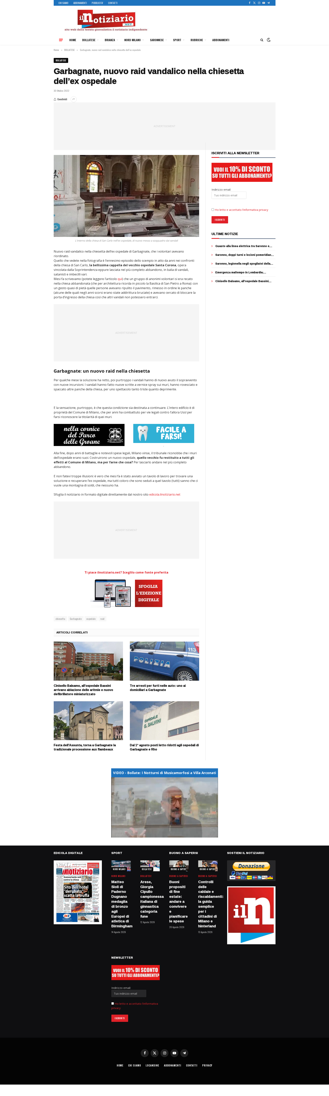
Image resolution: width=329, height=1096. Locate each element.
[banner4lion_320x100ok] (89, 435)
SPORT (177, 40)
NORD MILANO (132, 40)
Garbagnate (76, 619)
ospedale (91, 619)
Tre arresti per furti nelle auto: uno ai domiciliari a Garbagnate (158, 688)
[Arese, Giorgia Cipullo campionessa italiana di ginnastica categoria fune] (150, 865)
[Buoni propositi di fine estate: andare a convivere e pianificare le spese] (179, 865)
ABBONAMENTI (80, 3)
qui (120, 279)
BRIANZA (110, 40)
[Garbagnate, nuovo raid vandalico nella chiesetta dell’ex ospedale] (126, 196)
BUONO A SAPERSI (179, 869)
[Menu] (61, 40)
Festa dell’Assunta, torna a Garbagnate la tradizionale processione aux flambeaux (85, 747)
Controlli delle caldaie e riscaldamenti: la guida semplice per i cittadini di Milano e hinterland (208, 904)
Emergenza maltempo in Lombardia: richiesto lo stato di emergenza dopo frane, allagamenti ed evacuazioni (244, 272)
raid (102, 619)
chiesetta (60, 619)
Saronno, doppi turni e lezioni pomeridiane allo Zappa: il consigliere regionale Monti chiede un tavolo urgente (244, 255)
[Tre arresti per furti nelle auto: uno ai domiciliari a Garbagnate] (164, 661)
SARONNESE (157, 40)
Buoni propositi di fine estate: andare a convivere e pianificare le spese (178, 901)
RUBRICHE (197, 40)
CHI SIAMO (63, 3)
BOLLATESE (88, 40)
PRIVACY (207, 1065)
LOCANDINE (152, 1065)
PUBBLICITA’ (97, 3)
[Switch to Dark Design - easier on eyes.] (268, 40)
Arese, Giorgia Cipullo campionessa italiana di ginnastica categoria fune (150, 899)
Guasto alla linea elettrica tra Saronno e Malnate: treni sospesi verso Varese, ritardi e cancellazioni (244, 246)
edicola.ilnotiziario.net (164, 494)
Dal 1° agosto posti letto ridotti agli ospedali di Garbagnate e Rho (164, 747)
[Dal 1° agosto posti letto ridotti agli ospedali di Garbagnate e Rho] (164, 720)
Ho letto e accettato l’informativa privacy (241, 210)
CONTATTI (112, 3)
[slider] (160, 834)
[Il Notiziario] (105, 20)
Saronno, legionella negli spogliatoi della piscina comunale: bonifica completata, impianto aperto (242, 264)
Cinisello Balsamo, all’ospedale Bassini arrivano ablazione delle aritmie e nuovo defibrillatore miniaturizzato (83, 690)
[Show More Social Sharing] (74, 99)
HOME (72, 40)
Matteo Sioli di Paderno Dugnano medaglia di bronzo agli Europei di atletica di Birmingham (121, 904)
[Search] (262, 40)
